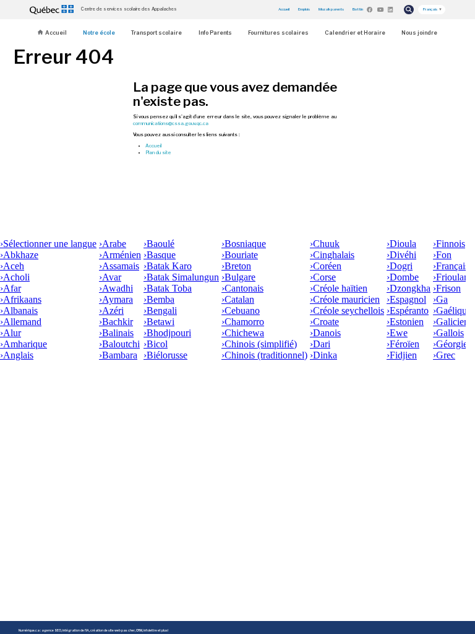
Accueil (283, 9)
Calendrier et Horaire (355, 32)
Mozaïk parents (331, 9)
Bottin (358, 9)
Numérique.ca (29, 630)
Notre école (99, 32)
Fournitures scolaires (278, 32)
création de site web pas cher (112, 630)
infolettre (150, 630)
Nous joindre (419, 32)
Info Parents (215, 32)
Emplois (304, 9)
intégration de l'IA (75, 630)
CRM (139, 630)
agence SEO (51, 630)
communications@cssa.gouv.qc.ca (170, 123)
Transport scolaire (156, 32)
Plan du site (158, 152)
